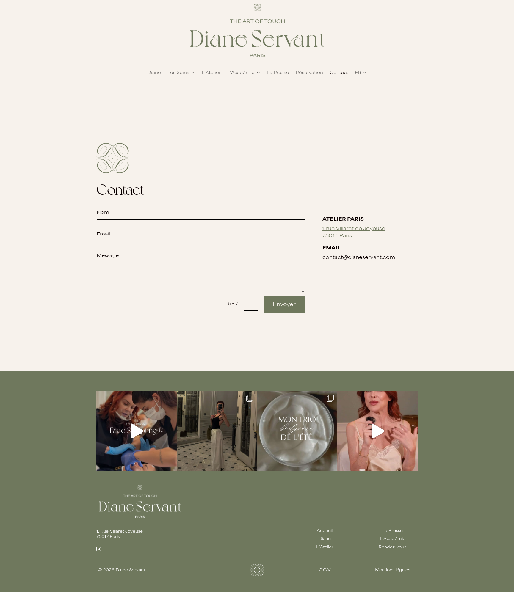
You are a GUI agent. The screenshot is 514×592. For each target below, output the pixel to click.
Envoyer (284, 304)
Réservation (309, 72)
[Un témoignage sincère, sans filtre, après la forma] (136, 431)
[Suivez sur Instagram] (99, 549)
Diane (154, 72)
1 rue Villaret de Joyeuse (353, 228)
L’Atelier (211, 72)
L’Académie (241, 72)
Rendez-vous (392, 546)
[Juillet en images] (217, 431)
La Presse (278, 72)
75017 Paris (337, 235)
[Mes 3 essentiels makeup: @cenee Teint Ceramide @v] (377, 431)
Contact (339, 72)
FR (358, 72)
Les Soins (178, 72)
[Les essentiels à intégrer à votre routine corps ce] (297, 431)
